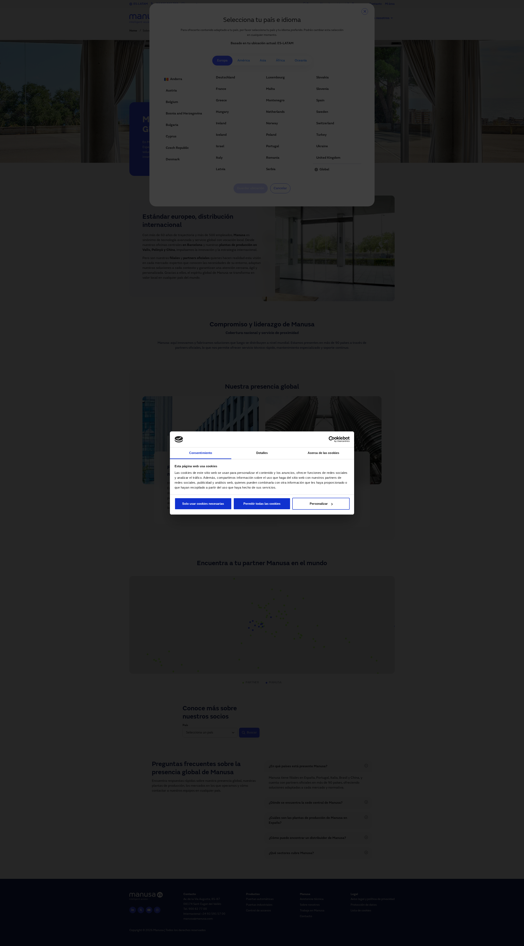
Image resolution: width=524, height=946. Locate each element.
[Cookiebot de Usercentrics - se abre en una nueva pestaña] (332, 439)
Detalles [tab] (262, 453)
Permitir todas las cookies (261, 503)
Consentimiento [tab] (200, 453)
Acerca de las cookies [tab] (323, 453)
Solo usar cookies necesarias (203, 503)
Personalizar (319, 503)
